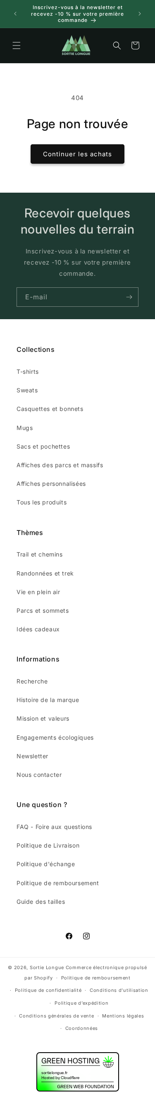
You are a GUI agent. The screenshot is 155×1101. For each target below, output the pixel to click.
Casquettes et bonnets (50, 408)
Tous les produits (42, 502)
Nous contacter (39, 774)
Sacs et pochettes (43, 446)
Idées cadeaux (38, 629)
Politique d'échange (46, 863)
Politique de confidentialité (48, 990)
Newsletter (32, 755)
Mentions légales (123, 1016)
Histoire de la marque (48, 699)
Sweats (27, 390)
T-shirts (28, 371)
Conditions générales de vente (56, 1016)
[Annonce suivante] (140, 14)
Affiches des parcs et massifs (60, 464)
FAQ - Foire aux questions (54, 826)
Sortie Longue (47, 967)
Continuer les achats (77, 154)
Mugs (25, 427)
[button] (16, 45)
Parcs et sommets (43, 610)
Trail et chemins (40, 554)
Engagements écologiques (55, 737)
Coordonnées (81, 1028)
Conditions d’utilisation (119, 990)
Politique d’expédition (81, 1003)
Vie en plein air (38, 591)
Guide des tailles (41, 901)
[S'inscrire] (129, 297)
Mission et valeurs (43, 718)
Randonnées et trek (45, 573)
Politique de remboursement (58, 882)
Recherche (32, 681)
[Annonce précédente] (15, 14)
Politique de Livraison (48, 845)
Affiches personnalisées (51, 483)
